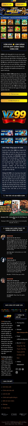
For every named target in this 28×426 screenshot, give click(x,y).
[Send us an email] (20, 369)
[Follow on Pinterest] (23, 369)
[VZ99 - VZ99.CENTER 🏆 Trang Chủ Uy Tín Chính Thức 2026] (13, 1)
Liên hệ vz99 (6, 394)
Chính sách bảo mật (8, 390)
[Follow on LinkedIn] (17, 372)
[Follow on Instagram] (17, 369)
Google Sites (6, 408)
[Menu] (26, 2)
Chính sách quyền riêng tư (10, 397)
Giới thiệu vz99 (7, 387)
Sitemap (5, 404)
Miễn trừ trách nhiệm (8, 401)
